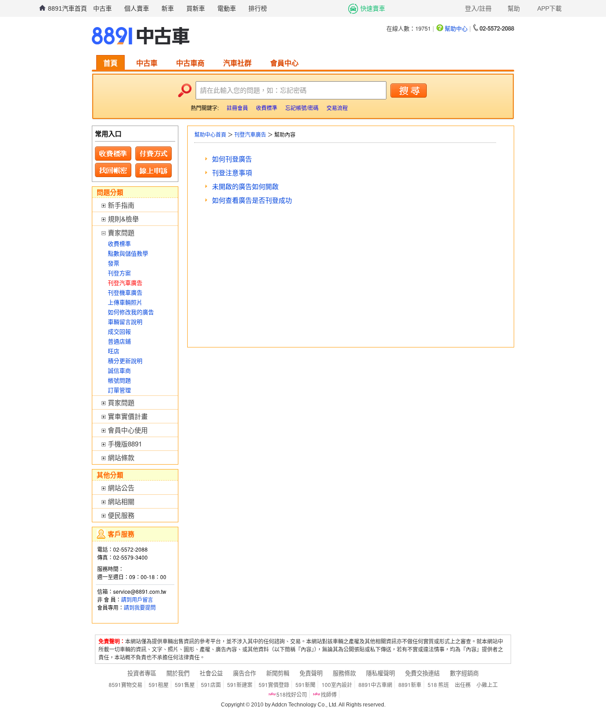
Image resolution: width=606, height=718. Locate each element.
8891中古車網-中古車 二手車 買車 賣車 (140, 36)
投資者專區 (141, 673)
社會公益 (211, 673)
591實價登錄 (274, 684)
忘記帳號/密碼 (302, 107)
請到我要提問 (140, 607)
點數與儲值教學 (128, 253)
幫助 (514, 8)
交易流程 (337, 107)
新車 (167, 8)
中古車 (102, 8)
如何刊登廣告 (232, 158)
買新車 (195, 8)
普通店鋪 (119, 341)
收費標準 (266, 107)
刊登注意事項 (232, 172)
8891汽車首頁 (67, 8)
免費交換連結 (422, 673)
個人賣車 (136, 8)
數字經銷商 (464, 673)
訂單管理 (119, 390)
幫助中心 (456, 28)
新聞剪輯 (277, 673)
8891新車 (409, 684)
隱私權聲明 (380, 673)
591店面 (211, 684)
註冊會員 (237, 107)
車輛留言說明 (125, 321)
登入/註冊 (478, 8)
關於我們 (177, 673)
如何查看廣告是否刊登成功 (252, 200)
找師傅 (329, 694)
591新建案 (239, 684)
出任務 (463, 684)
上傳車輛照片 (125, 302)
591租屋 (159, 684)
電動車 (226, 8)
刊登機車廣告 (125, 292)
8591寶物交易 (125, 684)
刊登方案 (119, 272)
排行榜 (257, 8)
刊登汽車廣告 (250, 134)
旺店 (113, 351)
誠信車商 (119, 370)
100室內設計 (337, 684)
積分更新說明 (125, 360)
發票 (113, 263)
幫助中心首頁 (210, 134)
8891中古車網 (375, 684)
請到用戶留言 (137, 599)
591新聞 (305, 684)
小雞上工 (487, 684)
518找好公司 (291, 694)
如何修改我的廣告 (131, 312)
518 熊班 (438, 684)
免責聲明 (311, 673)
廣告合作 (244, 673)
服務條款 (344, 673)
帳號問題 (119, 380)
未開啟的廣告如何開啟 (245, 186)
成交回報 (119, 331)
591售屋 (185, 684)
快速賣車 (372, 8)
